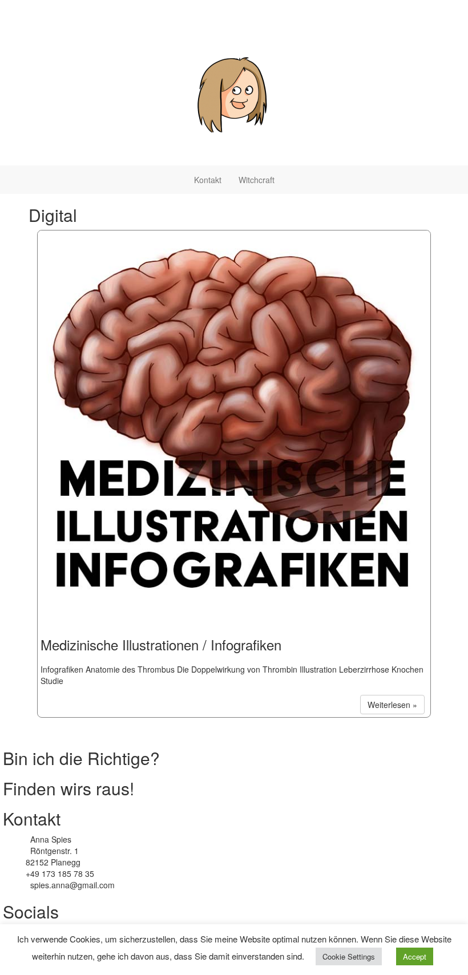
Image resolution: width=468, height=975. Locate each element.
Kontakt (207, 179)
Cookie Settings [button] (348, 956)
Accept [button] (414, 956)
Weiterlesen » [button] (392, 704)
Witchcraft (257, 179)
